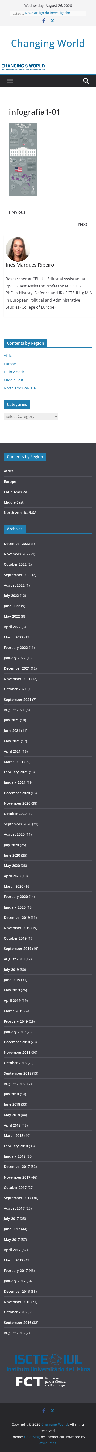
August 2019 (14, 959)
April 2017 (12, 1249)
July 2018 (11, 1094)
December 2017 (17, 1166)
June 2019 (12, 979)
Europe (10, 363)
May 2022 (12, 616)
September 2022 (17, 575)
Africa (9, 355)
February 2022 (16, 647)
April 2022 (12, 626)
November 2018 (17, 1052)
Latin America (15, 371)
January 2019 (15, 1031)
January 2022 (15, 657)
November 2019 (17, 927)
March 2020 (13, 886)
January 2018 (15, 1156)
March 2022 (13, 637)
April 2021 (12, 751)
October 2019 (15, 938)
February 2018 (16, 1146)
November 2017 (17, 1177)
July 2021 (11, 720)
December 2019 (17, 917)
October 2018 (15, 1062)
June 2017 (12, 1229)
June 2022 (12, 606)
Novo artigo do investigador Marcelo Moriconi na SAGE (47, 16)
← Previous (14, 212)
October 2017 (15, 1187)
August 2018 (14, 1083)
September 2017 (17, 1198)
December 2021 (17, 668)
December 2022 (17, 543)
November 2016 (17, 1301)
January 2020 (15, 907)
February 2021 (16, 772)
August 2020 (14, 834)
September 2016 (17, 1322)
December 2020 (17, 793)
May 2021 (12, 741)
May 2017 (12, 1239)
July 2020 (11, 845)
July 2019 (11, 969)
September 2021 (17, 699)
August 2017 (14, 1208)
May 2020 (12, 865)
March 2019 (13, 1011)
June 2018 (12, 1104)
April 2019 (12, 1000)
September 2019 (17, 948)
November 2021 (17, 678)
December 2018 (17, 1042)
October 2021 (15, 689)
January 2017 (15, 1280)
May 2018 (12, 1114)
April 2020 (12, 876)
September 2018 (17, 1073)
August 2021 (14, 709)
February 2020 (16, 896)
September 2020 (17, 824)
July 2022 (11, 595)
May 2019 (12, 990)
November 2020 (17, 803)
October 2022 (15, 564)
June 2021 (12, 730)
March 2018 (13, 1135)
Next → (85, 224)
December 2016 (17, 1291)
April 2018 (12, 1125)
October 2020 (15, 813)
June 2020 (12, 855)
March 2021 (13, 761)
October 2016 (15, 1312)
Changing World (48, 43)
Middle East (13, 380)
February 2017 (16, 1270)
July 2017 (11, 1218)
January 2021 (15, 782)
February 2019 (16, 1021)
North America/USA (20, 388)
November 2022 (17, 554)
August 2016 (14, 1332)
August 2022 (14, 585)
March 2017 (13, 1260)
